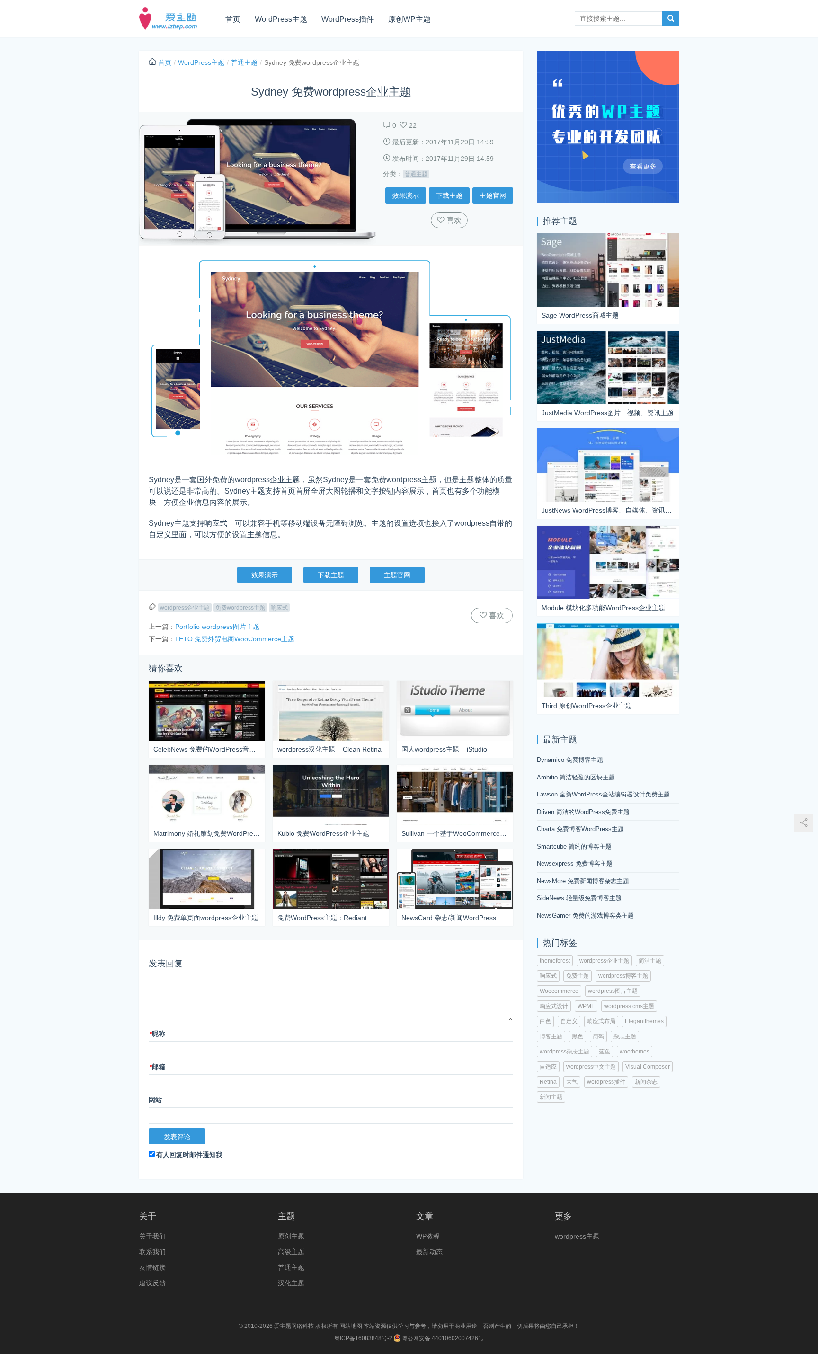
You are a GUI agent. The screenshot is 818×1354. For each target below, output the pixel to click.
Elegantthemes (644, 1021)
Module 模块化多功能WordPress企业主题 (603, 607)
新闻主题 (551, 1097)
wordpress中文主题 (591, 1066)
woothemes (634, 1051)
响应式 (279, 607)
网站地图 (350, 1326)
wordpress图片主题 (613, 991)
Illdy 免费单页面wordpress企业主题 (205, 917)
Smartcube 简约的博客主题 (574, 846)
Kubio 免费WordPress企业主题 (323, 833)
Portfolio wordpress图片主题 (217, 626)
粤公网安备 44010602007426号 (442, 1338)
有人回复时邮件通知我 (189, 1155)
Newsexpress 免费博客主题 (575, 863)
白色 (545, 1021)
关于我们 (152, 1236)
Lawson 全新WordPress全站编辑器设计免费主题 (603, 794)
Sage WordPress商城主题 (580, 315)
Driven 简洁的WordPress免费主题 (583, 811)
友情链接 (152, 1267)
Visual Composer (647, 1066)
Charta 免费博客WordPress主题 (580, 828)
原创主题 (291, 1236)
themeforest (555, 960)
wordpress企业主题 (185, 607)
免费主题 (577, 976)
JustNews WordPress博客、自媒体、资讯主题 (608, 510)
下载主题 (449, 195)
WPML (586, 1006)
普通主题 (244, 62)
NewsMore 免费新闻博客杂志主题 (583, 881)
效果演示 (405, 195)
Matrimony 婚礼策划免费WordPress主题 (206, 833)
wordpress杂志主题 (564, 1051)
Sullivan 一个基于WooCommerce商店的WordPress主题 (454, 833)
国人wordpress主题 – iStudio (444, 749)
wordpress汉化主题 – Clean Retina (329, 749)
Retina (548, 1082)
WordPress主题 (281, 19)
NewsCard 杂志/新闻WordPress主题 (454, 917)
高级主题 (291, 1252)
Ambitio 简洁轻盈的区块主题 (576, 777)
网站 (155, 1100)
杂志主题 (625, 1036)
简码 (598, 1036)
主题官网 (493, 195)
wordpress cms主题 (629, 1006)
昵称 (157, 1033)
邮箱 (157, 1067)
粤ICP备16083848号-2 (363, 1338)
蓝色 (604, 1051)
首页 (232, 19)
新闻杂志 (646, 1082)
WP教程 (428, 1236)
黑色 (577, 1036)
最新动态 (429, 1252)
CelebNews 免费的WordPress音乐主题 (206, 749)
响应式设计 (554, 1006)
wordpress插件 (606, 1082)
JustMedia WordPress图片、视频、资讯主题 (608, 412)
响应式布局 (601, 1021)
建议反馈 (152, 1283)
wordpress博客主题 (623, 976)
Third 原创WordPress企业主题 (587, 705)
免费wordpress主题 (240, 607)
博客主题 (551, 1036)
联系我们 (152, 1252)
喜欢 (453, 220)
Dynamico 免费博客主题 (570, 759)
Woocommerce (559, 991)
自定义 (569, 1021)
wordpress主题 (577, 1236)
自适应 (548, 1066)
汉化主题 (291, 1283)
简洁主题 (650, 960)
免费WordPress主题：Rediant (322, 917)
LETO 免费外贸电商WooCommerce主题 (234, 639)
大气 (572, 1082)
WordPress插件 (347, 19)
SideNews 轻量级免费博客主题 (579, 898)
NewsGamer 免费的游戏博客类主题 (585, 915)
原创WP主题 (409, 19)
